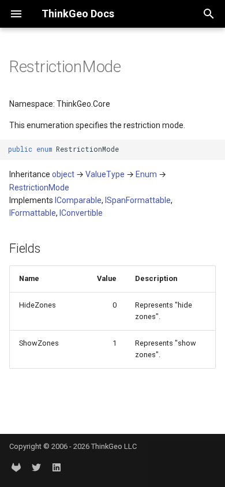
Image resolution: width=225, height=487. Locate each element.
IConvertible (81, 213)
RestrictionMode (39, 187)
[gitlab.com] (16, 468)
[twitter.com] (36, 468)
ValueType (105, 174)
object (63, 174)
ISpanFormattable (138, 200)
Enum (146, 174)
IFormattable (32, 213)
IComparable (78, 200)
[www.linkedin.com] (56, 468)
